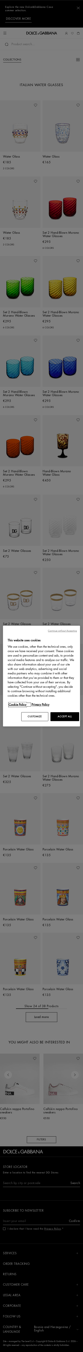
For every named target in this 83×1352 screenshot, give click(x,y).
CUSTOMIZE (35, 716)
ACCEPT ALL (65, 716)
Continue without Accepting (62, 631)
